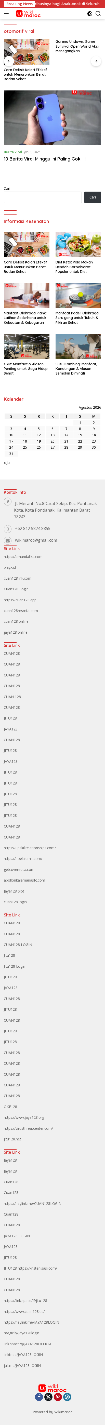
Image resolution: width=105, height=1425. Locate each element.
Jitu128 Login (14, 966)
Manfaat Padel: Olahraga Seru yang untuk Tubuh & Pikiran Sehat (77, 318)
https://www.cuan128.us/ (24, 1311)
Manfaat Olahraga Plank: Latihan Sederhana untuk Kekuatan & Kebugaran (25, 318)
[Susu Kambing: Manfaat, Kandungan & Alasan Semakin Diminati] (78, 346)
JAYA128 (11, 729)
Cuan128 (11, 1181)
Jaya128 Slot (14, 891)
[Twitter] (48, 1397)
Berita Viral (13, 152)
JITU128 (10, 718)
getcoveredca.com (19, 869)
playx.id (10, 567)
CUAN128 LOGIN (18, 944)
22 (80, 441)
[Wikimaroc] (27, 13)
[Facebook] (39, 1397)
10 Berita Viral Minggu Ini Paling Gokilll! (45, 159)
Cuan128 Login (16, 589)
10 (11, 434)
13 (52, 434)
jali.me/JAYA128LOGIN (22, 1365)
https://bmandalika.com (23, 556)
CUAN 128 (12, 696)
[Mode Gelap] (90, 13)
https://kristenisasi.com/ (37, 1268)
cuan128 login (15, 901)
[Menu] (7, 13)
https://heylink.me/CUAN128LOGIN (32, 1203)
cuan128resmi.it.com (21, 610)
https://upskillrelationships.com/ (30, 847)
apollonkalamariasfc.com (24, 880)
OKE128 (10, 1106)
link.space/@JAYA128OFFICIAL (29, 1343)
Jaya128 (10, 1160)
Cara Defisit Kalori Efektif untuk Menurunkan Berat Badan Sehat (25, 74)
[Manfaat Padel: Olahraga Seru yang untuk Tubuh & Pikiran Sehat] (78, 295)
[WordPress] (67, 1397)
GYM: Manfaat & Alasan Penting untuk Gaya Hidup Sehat (26, 369)
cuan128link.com (17, 578)
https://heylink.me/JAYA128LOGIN (31, 1322)
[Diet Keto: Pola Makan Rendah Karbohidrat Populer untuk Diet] (78, 244)
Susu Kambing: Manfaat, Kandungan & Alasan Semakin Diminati (76, 369)
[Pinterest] (58, 1397)
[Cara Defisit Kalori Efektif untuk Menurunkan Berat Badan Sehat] (26, 52)
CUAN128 (12, 653)
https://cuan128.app (20, 599)
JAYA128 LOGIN (17, 1235)
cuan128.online (16, 621)
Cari (7, 188)
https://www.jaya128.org (24, 1117)
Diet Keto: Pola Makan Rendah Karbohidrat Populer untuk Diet (74, 267)
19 (39, 441)
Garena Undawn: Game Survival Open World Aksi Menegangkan (77, 46)
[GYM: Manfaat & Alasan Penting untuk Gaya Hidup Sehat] (26, 346)
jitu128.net (12, 1139)
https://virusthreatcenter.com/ (28, 1128)
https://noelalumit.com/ (23, 858)
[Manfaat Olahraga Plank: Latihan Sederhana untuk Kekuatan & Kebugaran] (26, 295)
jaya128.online (16, 632)
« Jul (7, 462)
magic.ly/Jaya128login (21, 1332)
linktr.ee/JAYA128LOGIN (23, 1354)
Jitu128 (9, 955)
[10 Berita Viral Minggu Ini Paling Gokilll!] (52, 117)
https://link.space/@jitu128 (25, 1300)
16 (94, 434)
